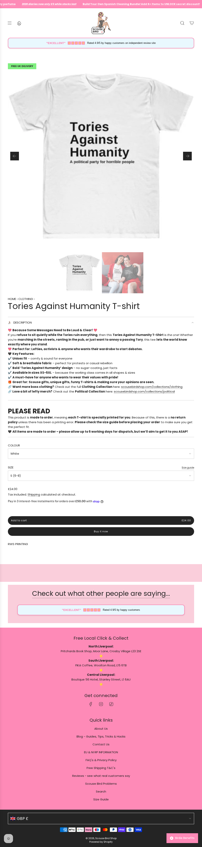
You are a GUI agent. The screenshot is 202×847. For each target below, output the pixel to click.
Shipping (34, 494)
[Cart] (191, 23)
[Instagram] (101, 704)
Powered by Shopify (101, 841)
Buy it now (101, 531)
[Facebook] (90, 704)
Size (10, 467)
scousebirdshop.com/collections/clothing (151, 387)
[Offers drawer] (19, 23)
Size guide (188, 467)
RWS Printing (18, 544)
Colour (14, 445)
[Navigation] (9, 23)
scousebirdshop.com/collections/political (144, 391)
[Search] (182, 23)
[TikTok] (111, 704)
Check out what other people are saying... (101, 593)
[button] (14, 156)
